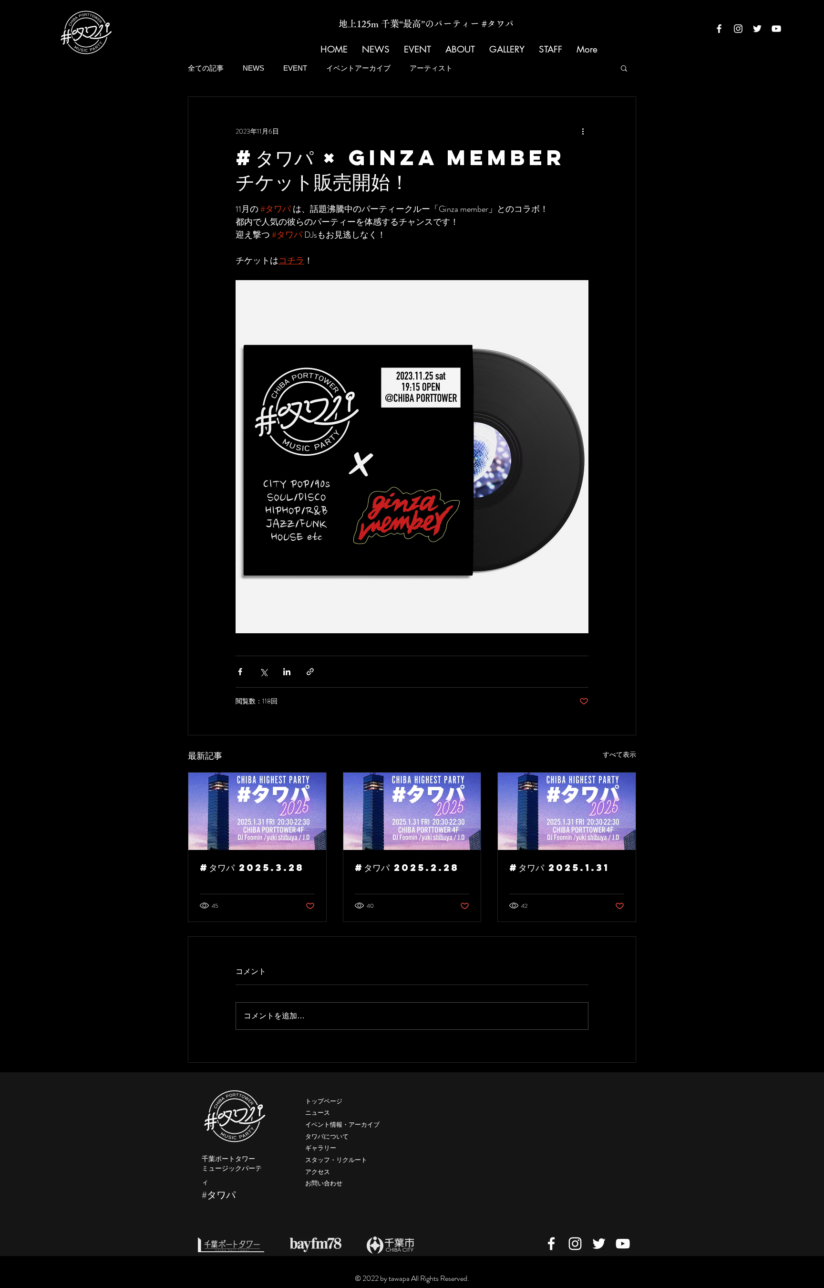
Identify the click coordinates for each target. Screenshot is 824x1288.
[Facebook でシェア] (240, 671)
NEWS (253, 68)
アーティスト (431, 68)
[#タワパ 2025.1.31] (567, 811)
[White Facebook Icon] (719, 28)
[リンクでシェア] (310, 671)
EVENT (295, 68)
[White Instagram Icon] (738, 28)
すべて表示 (619, 754)
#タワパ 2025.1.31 (559, 867)
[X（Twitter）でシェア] (263, 671)
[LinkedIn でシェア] (286, 671)
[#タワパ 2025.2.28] (412, 811)
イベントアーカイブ (358, 68)
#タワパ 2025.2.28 (407, 867)
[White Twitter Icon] (757, 28)
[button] (623, 68)
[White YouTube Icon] (776, 28)
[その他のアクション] (582, 131)
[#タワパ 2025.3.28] (257, 811)
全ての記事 (206, 68)
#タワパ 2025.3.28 (252, 867)
